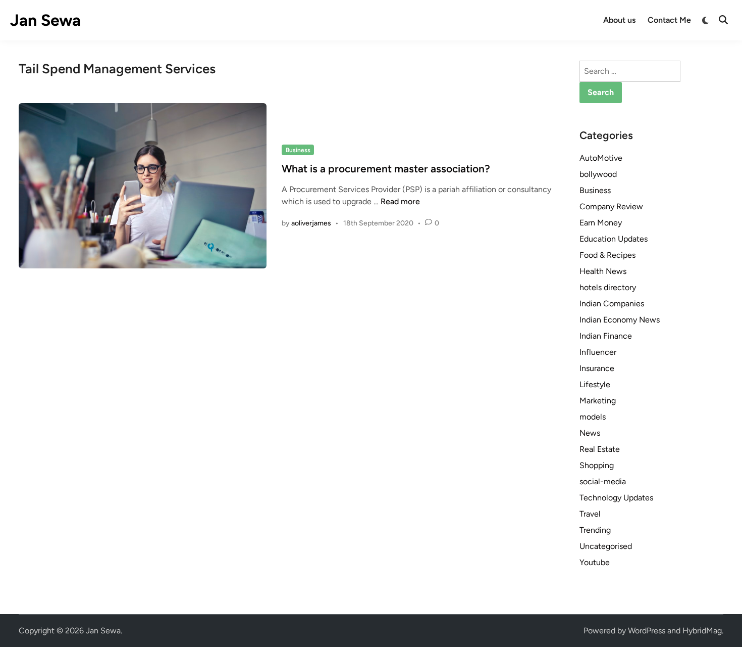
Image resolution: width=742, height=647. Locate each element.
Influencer (597, 352)
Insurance (596, 368)
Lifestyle (594, 384)
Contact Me (669, 20)
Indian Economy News (619, 320)
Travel (590, 514)
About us (619, 20)
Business (298, 150)
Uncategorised (605, 546)
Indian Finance (605, 336)
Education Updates (613, 239)
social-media (602, 481)
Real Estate (599, 449)
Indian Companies (611, 303)
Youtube (594, 562)
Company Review (611, 206)
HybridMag (702, 630)
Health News (602, 271)
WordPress (646, 630)
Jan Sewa (45, 20)
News (589, 433)
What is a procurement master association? (386, 168)
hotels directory (607, 287)
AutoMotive (600, 158)
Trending (595, 530)
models (592, 417)
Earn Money (600, 222)
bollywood (598, 174)
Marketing (597, 400)
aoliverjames (311, 223)
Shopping (596, 465)
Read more (400, 201)
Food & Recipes (607, 255)
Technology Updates (616, 497)
